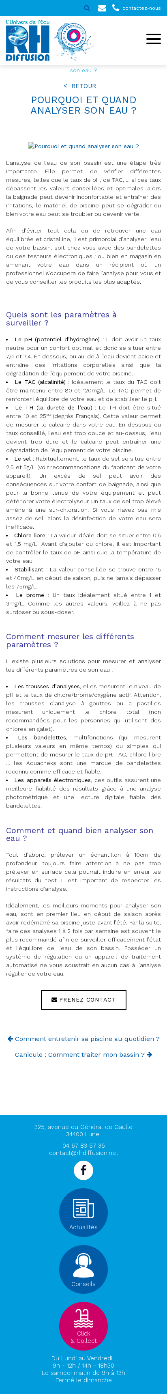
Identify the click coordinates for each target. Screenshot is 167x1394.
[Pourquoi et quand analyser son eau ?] (83, 146)
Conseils (83, 1284)
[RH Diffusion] (27, 40)
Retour (83, 86)
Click (84, 1337)
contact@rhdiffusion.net (83, 1153)
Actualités (83, 1227)
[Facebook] (83, 1170)
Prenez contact (87, 1000)
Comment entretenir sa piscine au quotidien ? (87, 1039)
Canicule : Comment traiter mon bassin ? (80, 1054)
